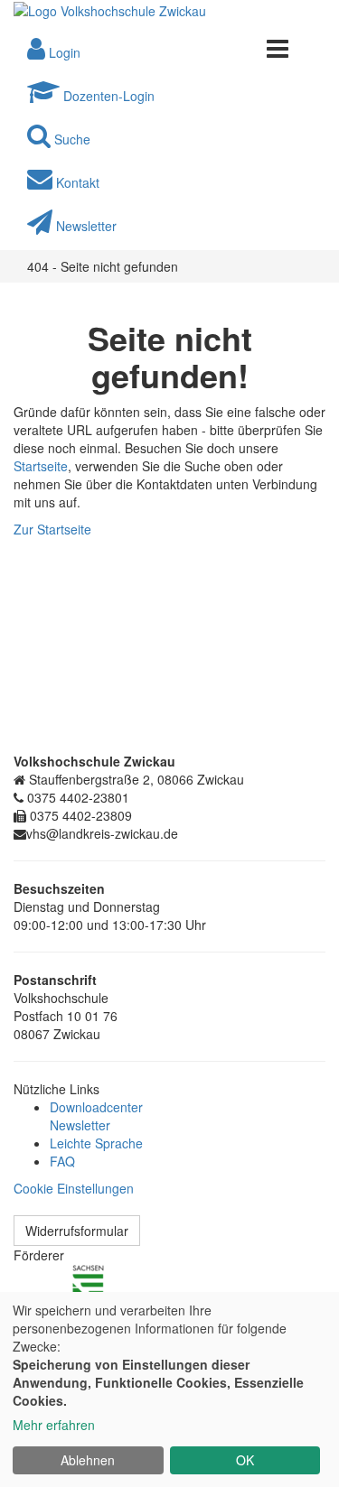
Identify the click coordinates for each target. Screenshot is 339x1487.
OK (245, 1460)
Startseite (41, 466)
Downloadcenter (96, 1107)
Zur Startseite (52, 529)
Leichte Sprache (96, 1143)
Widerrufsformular (76, 1231)
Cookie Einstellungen (74, 1188)
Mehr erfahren (54, 1425)
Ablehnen (88, 1460)
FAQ (62, 1161)
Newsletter (80, 1125)
